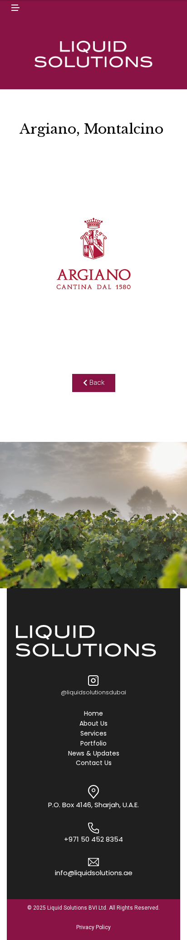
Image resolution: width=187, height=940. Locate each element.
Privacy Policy (93, 927)
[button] (93, 383)
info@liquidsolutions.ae (94, 872)
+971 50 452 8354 (93, 839)
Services (93, 733)
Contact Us (94, 763)
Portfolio (93, 743)
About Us (93, 723)
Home (93, 713)
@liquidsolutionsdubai (93, 692)
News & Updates (93, 753)
